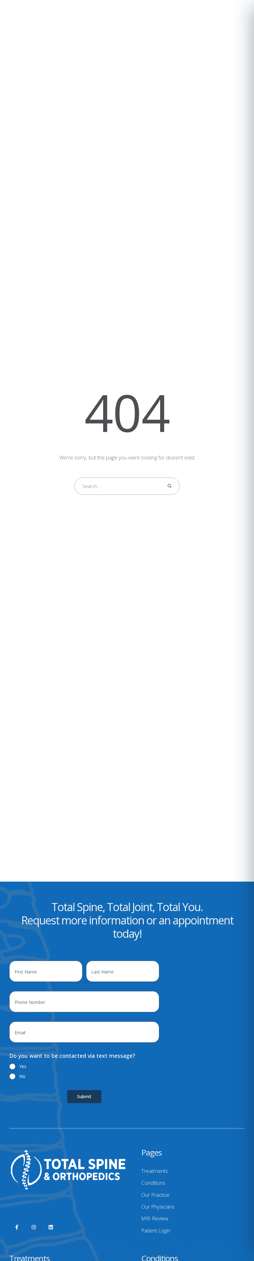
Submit (84, 1096)
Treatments (154, 1170)
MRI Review (154, 1218)
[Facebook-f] (16, 1227)
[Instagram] (33, 1227)
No (22, 1076)
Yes (22, 1066)
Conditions (153, 1182)
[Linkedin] (50, 1227)
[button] (237, 1234)
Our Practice (155, 1194)
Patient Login (155, 1230)
